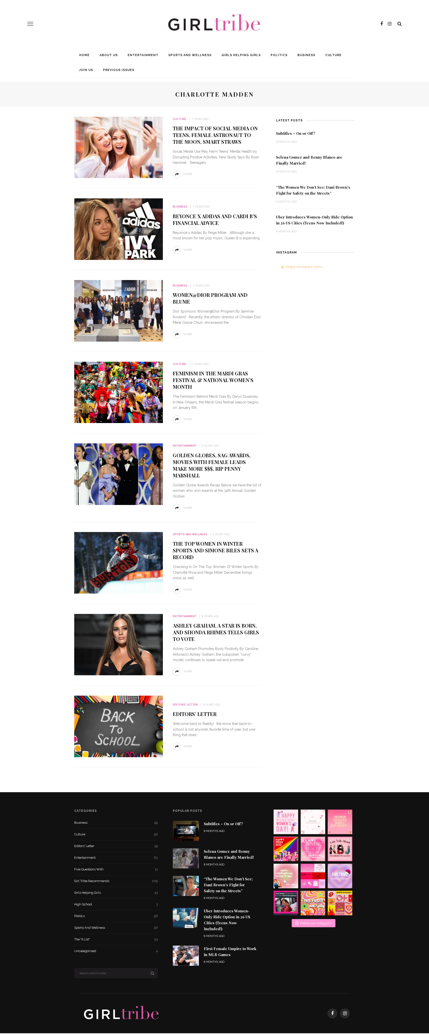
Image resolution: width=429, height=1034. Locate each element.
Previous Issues (118, 70)
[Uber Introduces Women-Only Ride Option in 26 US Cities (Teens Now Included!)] (186, 917)
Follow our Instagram (316, 923)
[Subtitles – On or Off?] (186, 830)
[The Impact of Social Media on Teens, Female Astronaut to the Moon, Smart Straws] (118, 147)
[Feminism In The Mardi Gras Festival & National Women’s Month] (118, 392)
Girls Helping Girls (241, 55)
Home (84, 55)
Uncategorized (116, 951)
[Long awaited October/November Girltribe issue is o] (313, 822)
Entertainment (143, 55)
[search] (399, 24)
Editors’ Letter (194, 714)
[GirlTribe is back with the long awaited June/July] (313, 903)
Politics (279, 55)
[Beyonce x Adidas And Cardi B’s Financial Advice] (118, 228)
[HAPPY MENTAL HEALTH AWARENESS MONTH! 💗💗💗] (313, 849)
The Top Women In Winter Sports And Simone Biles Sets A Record (215, 550)
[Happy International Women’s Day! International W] (286, 876)
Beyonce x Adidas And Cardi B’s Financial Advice (215, 219)
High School (116, 904)
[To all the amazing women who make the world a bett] (286, 822)
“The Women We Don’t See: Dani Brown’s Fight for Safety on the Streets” (228, 884)
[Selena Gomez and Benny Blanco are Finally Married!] (186, 858)
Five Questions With (116, 869)
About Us (109, 55)
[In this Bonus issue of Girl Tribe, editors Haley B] (313, 876)
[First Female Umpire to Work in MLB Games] (186, 955)
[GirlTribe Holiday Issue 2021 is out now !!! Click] (340, 876)
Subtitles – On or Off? (295, 133)
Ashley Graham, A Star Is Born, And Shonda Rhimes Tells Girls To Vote (216, 632)
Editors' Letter (185, 704)
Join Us (86, 70)
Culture (333, 55)
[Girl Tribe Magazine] (121, 1013)
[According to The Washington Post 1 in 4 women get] (340, 822)
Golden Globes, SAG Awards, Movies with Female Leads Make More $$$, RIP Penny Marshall (211, 465)
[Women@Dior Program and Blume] (118, 310)
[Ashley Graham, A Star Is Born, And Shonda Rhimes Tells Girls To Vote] (118, 644)
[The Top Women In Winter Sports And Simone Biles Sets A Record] (118, 562)
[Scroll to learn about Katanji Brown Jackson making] (340, 849)
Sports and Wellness (190, 55)
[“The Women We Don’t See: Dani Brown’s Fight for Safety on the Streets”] (186, 885)
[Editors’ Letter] (118, 726)
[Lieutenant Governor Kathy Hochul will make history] (286, 903)
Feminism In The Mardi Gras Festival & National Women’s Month (213, 380)
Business (306, 55)
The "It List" (116, 939)
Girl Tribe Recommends (116, 881)
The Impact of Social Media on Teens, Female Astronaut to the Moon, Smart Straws (215, 135)
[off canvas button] (30, 24)
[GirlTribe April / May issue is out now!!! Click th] (340, 903)
